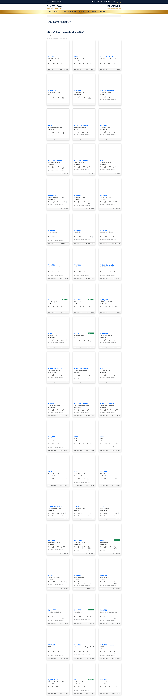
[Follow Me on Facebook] (117, 1)
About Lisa (57, 11)
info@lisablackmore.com (56, 1)
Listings (64, 11)
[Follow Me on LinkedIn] (120, 1)
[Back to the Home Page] (65, 7)
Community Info (93, 11)
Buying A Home (72, 11)
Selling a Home (82, 11)
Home (50, 11)
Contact (102, 11)
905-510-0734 (98, 1)
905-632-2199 (111, 1)
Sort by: (49, 35)
